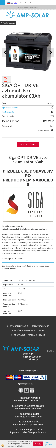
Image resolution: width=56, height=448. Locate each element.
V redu (38, 444)
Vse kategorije (8, 23)
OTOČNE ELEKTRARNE (23, 331)
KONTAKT (40, 331)
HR (15, 3)
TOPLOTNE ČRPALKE (40, 326)
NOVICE (41, 335)
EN (11, 3)
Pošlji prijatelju (8, 112)
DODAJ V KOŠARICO (28, 144)
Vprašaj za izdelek (10, 107)
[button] (50, 52)
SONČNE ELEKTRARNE (19, 326)
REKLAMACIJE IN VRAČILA (24, 335)
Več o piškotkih (48, 444)
